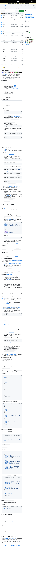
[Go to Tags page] (8, 11)
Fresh (15, 85)
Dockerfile (4, 44)
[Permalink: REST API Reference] (1, 366)
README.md (4, 47)
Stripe (5, 149)
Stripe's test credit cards (13, 186)
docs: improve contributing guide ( (16, 42)
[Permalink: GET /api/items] (1, 369)
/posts (13, 214)
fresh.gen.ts (4, 58)
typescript (32, 17)
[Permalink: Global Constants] (1, 207)
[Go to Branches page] (7, 11)
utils (3, 33)
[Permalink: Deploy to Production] (1, 258)
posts (3, 26)
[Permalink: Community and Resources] (1, 536)
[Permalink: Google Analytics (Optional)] (1, 357)
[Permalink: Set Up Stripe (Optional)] (1, 143)
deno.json (4, 49)
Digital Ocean (6, 325)
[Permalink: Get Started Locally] (1, 102)
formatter (10, 82)
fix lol (11, 38)
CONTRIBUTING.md (5, 42)
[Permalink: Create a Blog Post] (1, 213)
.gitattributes (4, 38)
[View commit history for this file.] (22, 13)
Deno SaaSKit (4, 74)
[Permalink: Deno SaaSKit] (1, 70)
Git (10, 106)
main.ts (4, 60)
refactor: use (12, 19)
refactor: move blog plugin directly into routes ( (17, 24)
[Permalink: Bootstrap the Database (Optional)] (1, 189)
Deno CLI (6, 106)
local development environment (17, 260)
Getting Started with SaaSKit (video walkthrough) (12, 545)
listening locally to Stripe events (11, 171)
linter (13, 82)
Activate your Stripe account (8, 330)
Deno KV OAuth (13, 87)
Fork (27, 5)
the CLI (8, 303)
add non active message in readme (10, 13)
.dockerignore (5, 35)
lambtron (3, 13)
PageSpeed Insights (10, 521)
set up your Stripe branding (11, 354)
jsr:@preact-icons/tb (17, 19)
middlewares (4, 22)
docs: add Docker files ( (14, 35)
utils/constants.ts (6, 208)
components (4, 19)
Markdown (14, 219)
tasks (3, 31)
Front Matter (9, 219)
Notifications (22, 5)
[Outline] (22, 64)
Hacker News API (9, 195)
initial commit (12, 17)
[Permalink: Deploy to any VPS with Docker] (1, 296)
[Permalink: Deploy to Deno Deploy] (1, 274)
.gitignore (4, 40)
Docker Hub (13, 304)
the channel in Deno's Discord (10, 538)
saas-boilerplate (28, 17)
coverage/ (16, 40)
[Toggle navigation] (1, 1)
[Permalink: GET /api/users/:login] (1, 500)
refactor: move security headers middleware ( (17, 22)
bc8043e (16, 13)
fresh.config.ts (5, 56)
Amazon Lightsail (6, 324)
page (16, 116)
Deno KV (14, 86)
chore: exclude (13, 40)
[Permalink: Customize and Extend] (1, 204)
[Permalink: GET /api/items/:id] (1, 429)
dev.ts (3, 51)
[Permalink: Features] (1, 80)
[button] (21, 111)
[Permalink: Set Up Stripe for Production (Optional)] (1, 329)
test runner (17, 82)
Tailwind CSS (15, 88)
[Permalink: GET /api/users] (1, 444)
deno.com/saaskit (29, 14)
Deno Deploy (9, 274)
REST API (5, 94)
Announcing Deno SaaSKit (8, 544)
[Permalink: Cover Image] (1, 252)
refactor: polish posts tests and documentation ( (17, 26)
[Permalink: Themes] (1, 245)
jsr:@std (15, 31)
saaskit (7, 5)
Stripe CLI (6, 150)
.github (4, 15)
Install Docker (6, 302)
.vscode (4, 17)
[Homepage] (18, 1)
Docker (3, 298)
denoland (4, 5)
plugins (4, 24)
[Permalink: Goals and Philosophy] (1, 514)
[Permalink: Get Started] (1, 99)
